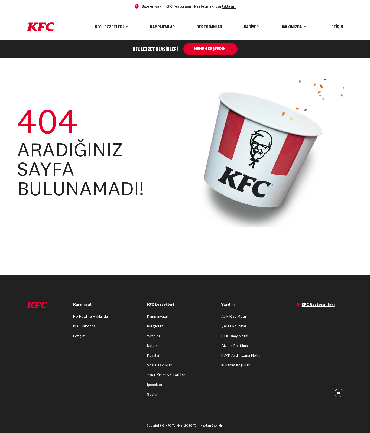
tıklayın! (229, 6)
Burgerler (155, 326)
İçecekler (155, 385)
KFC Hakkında (84, 326)
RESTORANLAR (209, 27)
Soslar (152, 394)
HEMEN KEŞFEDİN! (210, 49)
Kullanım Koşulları (236, 365)
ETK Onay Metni (234, 336)
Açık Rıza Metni (234, 316)
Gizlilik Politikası (235, 346)
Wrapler (153, 336)
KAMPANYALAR (162, 27)
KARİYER (251, 27)
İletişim (79, 336)
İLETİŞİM (335, 27)
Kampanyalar (157, 316)
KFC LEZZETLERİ (109, 27)
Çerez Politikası (234, 326)
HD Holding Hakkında (90, 316)
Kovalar (153, 355)
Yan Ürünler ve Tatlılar (166, 375)
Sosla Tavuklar (159, 365)
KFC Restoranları (318, 305)
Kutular (153, 346)
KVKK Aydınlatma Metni (240, 355)
